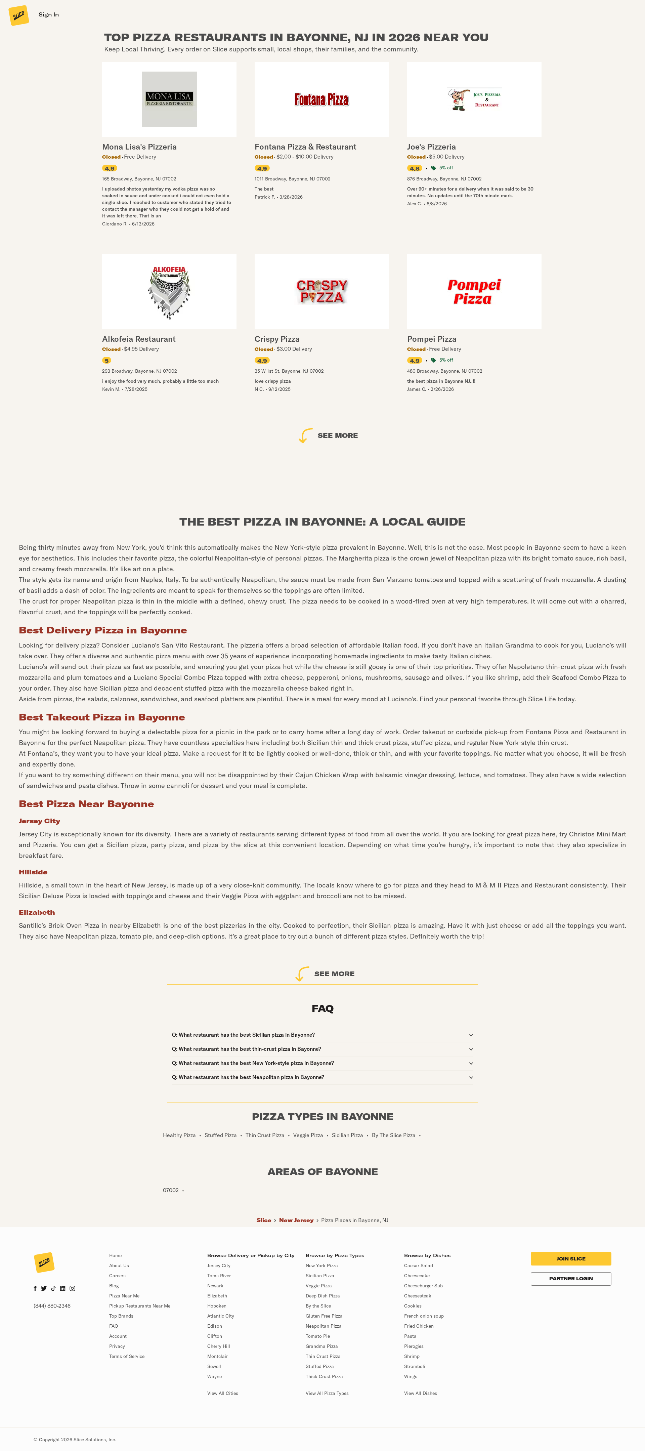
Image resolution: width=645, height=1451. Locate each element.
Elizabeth (217, 1296)
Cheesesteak (417, 1296)
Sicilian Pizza (320, 1276)
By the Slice (318, 1306)
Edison (214, 1326)
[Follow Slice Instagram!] (73, 1289)
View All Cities (222, 1393)
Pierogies (414, 1346)
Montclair (217, 1356)
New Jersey (296, 1220)
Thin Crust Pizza (323, 1356)
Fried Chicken (419, 1326)
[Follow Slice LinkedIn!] (63, 1289)
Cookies (413, 1306)
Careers (117, 1276)
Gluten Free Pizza (324, 1316)
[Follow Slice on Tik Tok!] (53, 1289)
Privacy (117, 1346)
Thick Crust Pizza (324, 1376)
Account (118, 1336)
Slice (264, 1220)
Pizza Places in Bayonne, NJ (354, 1220)
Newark (215, 1286)
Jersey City (218, 1265)
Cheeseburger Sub (423, 1286)
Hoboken (216, 1306)
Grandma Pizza (322, 1346)
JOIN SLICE (571, 1259)
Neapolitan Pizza (324, 1326)
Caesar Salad (418, 1265)
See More (338, 435)
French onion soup (424, 1316)
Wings (410, 1376)
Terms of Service (126, 1356)
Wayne (214, 1376)
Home (115, 1255)
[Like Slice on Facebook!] (35, 1289)
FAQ (113, 1326)
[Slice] (18, 15)
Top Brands (121, 1316)
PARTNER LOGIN (571, 1279)
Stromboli (414, 1366)
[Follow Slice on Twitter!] (44, 1289)
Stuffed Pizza (320, 1366)
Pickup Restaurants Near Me (139, 1306)
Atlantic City (220, 1316)
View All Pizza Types (327, 1393)
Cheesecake (417, 1276)
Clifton (214, 1336)
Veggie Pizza (319, 1286)
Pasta (410, 1336)
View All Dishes (420, 1393)
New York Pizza (322, 1265)
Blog (114, 1286)
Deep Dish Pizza (323, 1296)
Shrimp (412, 1356)
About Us (119, 1265)
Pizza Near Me (124, 1296)
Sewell (214, 1366)
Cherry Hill (218, 1346)
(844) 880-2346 (52, 1305)
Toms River (219, 1276)
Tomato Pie (318, 1336)
